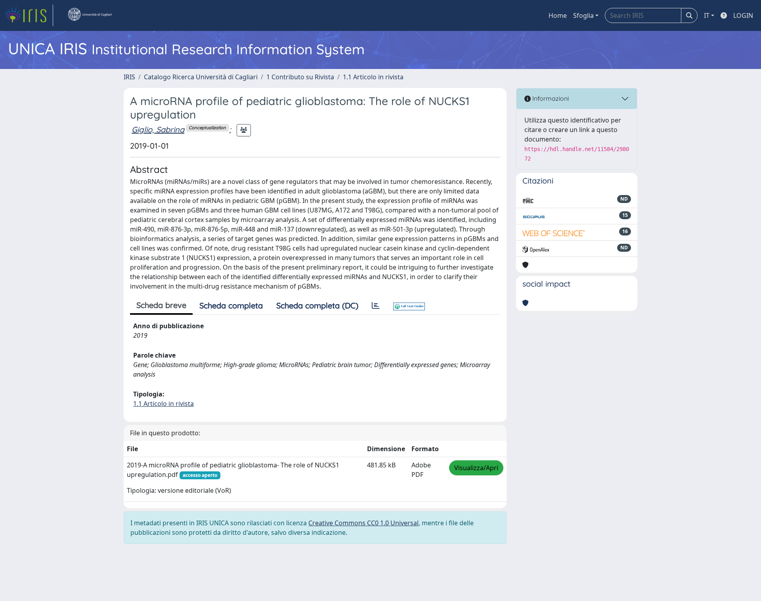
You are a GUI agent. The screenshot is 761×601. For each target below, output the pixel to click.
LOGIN (743, 15)
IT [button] (706, 15)
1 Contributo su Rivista (300, 77)
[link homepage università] (89, 15)
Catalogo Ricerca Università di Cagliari (201, 77)
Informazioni (550, 98)
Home (558, 15)
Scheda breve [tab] (161, 305)
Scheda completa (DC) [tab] (317, 305)
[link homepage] (29, 15)
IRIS (129, 77)
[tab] (375, 305)
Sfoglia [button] (583, 15)
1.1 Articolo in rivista (373, 77)
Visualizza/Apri (476, 467)
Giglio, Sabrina (158, 129)
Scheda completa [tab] (231, 305)
